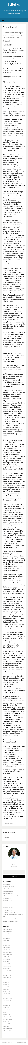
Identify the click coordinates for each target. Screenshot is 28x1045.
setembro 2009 (8, 1028)
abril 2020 (6, 989)
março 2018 (7, 1023)
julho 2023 (6, 936)
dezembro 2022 (8, 952)
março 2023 (7, 945)
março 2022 (7, 963)
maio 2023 (6, 940)
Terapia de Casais (8, 902)
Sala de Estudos (8, 900)
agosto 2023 (7, 933)
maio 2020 (6, 986)
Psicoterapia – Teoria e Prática (11, 895)
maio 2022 (6, 961)
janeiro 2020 (7, 993)
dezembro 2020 (8, 970)
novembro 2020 (8, 973)
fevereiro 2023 (7, 947)
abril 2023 (6, 943)
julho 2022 (6, 956)
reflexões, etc (7, 898)
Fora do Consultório (9, 889)
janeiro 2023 (7, 950)
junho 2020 (7, 984)
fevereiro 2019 (7, 1017)
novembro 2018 (8, 1019)
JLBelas (14, 4)
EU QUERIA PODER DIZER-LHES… (11, 912)
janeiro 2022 (7, 968)
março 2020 (7, 991)
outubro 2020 (7, 975)
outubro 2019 (7, 1000)
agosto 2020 (7, 980)
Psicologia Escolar (8, 893)
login (14, 835)
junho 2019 (7, 1010)
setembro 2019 (8, 1003)
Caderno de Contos (9, 886)
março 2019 (7, 1014)
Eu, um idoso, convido (8, 910)
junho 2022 (7, 959)
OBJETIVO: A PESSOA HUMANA (11, 921)
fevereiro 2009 (7, 1030)
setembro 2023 (8, 931)
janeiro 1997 (7, 1033)
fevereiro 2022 (7, 966)
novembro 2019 (8, 998)
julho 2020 (6, 982)
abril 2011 (6, 1026)
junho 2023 (7, 938)
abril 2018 (6, 1021)
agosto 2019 (7, 1005)
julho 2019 (6, 1007)
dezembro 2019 (8, 996)
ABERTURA (7, 884)
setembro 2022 (8, 954)
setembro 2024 (8, 929)
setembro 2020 (8, 977)
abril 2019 (6, 1012)
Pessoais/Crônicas (8, 891)
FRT (25, 1042)
